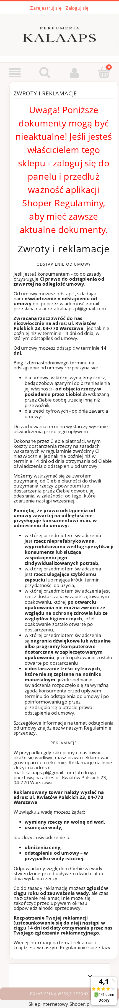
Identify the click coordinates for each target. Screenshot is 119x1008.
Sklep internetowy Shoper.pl (59, 1004)
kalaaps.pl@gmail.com (81, 308)
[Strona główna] (59, 33)
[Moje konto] (74, 72)
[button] (15, 73)
